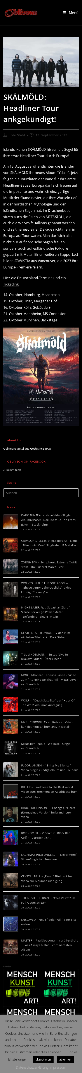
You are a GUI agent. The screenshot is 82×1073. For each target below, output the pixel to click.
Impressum (57, 1067)
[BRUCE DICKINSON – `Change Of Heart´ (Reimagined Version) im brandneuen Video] (10, 814)
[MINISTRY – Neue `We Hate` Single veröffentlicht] (10, 748)
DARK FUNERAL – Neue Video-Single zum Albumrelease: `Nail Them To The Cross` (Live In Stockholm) (49, 519)
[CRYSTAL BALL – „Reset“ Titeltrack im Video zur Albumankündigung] (10, 880)
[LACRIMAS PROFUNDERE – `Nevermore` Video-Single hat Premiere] (10, 859)
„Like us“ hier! (12, 470)
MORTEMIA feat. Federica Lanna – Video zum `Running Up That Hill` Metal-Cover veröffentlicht (49, 679)
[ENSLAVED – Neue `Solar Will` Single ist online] (10, 924)
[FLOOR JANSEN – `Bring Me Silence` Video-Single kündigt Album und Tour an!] (10, 769)
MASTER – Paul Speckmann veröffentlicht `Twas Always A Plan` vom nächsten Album (49, 945)
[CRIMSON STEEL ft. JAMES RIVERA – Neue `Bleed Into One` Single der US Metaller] (10, 545)
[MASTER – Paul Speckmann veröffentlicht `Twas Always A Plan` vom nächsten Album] (10, 947)
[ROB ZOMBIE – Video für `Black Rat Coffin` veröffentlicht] (10, 837)
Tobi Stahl (17, 135)
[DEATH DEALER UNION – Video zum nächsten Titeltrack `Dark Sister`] (10, 636)
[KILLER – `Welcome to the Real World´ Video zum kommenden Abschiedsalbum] (10, 791)
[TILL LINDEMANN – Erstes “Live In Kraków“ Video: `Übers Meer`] (10, 658)
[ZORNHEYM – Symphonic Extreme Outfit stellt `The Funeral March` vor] (10, 566)
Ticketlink (11, 284)
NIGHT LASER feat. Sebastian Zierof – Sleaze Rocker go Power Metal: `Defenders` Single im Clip (46, 612)
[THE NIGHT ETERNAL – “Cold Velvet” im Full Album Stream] (10, 902)
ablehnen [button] (65, 1059)
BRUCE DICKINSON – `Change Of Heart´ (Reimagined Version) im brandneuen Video (49, 812)
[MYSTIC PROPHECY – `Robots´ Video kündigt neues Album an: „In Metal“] (10, 726)
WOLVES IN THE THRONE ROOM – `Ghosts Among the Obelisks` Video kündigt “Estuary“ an (46, 587)
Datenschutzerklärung (32, 1067)
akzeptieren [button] (43, 1059)
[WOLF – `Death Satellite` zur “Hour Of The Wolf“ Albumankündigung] (10, 704)
